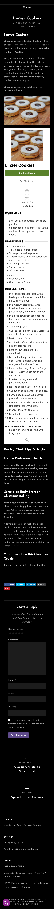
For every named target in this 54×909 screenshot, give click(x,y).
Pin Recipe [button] (28, 181)
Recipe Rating (15, 629)
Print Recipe (29, 173)
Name (12, 680)
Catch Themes (32, 904)
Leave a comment (30, 26)
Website (12, 707)
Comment (13, 640)
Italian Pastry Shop (25, 23)
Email (12, 694)
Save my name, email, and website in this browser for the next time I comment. (26, 724)
